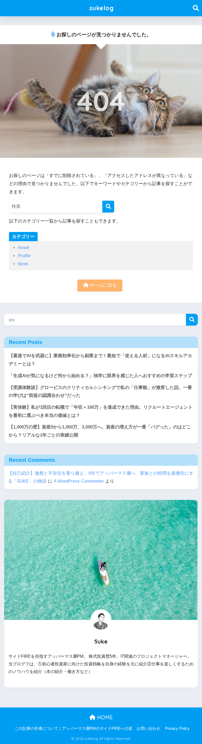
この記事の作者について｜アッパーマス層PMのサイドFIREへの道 (73, 728)
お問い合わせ (148, 728)
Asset (23, 247)
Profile (24, 255)
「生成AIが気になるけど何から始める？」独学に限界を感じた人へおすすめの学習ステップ (100, 375)
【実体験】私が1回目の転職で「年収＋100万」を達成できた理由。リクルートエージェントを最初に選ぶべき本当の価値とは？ (101, 411)
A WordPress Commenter (79, 481)
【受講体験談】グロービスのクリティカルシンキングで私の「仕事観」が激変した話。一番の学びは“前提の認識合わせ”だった (100, 391)
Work (23, 263)
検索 (192, 320)
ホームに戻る (102, 285)
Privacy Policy (177, 728)
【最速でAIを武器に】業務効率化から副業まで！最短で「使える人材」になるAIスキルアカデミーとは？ (100, 359)
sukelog (101, 8)
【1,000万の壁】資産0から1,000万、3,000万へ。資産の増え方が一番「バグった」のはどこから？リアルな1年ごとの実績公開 (100, 431)
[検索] (108, 206)
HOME (104, 717)
